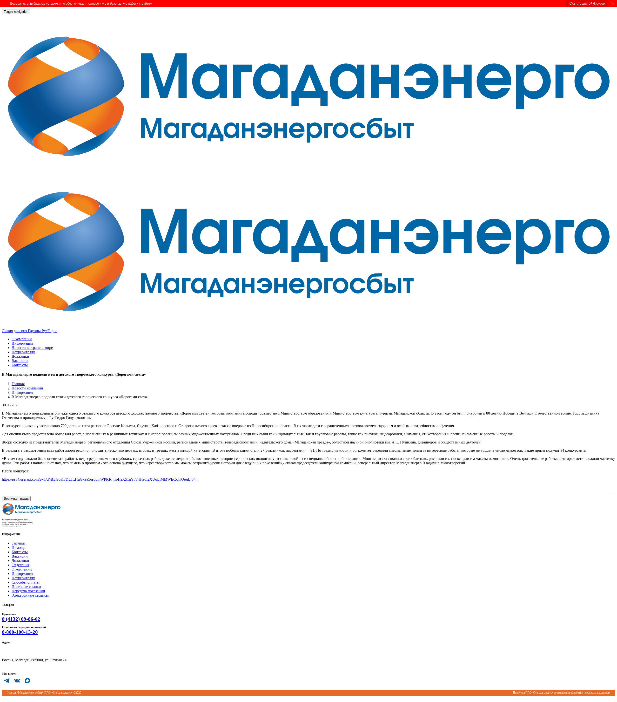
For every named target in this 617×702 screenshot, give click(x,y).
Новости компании (27, 388)
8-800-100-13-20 (20, 632)
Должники (20, 356)
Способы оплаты (26, 582)
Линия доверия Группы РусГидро (29, 331)
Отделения (20, 565)
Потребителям (23, 352)
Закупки (18, 543)
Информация (22, 343)
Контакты (20, 365)
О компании (22, 339)
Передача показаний (28, 591)
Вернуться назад (16, 498)
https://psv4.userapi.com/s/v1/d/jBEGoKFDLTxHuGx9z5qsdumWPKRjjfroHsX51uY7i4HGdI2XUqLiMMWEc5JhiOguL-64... (100, 479)
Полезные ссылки (26, 587)
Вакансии (20, 361)
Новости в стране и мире (32, 348)
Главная (18, 384)
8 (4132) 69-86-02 (21, 619)
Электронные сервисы (30, 595)
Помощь (18, 547)
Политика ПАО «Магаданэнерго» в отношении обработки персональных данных (561, 692)
